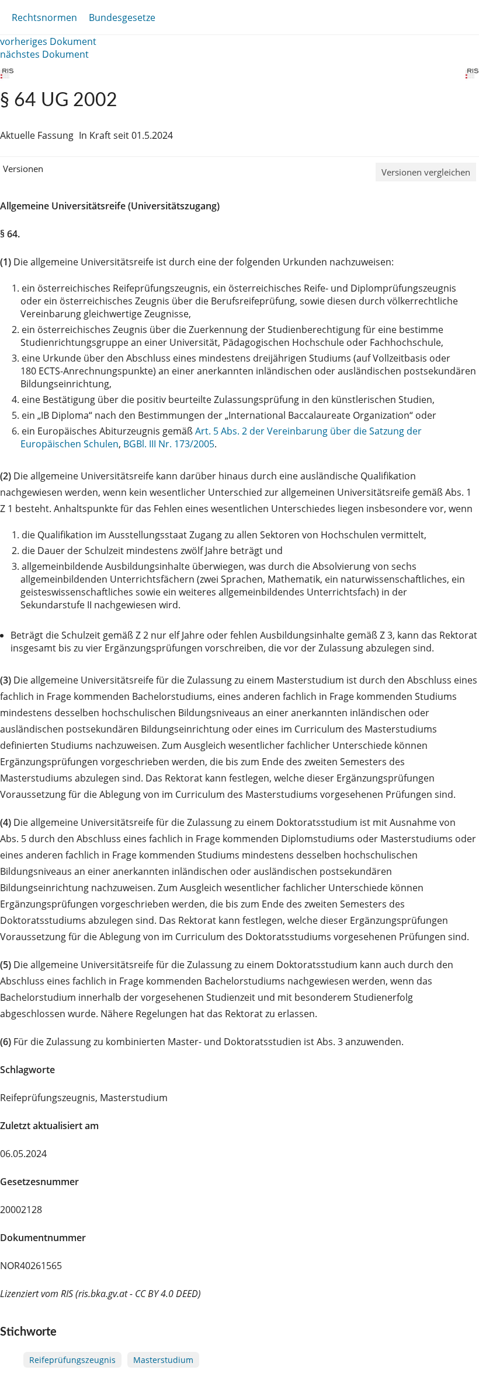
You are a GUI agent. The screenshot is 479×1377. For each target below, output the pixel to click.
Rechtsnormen (44, 17)
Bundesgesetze (122, 17)
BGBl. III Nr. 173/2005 (168, 443)
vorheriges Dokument (48, 41)
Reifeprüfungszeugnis (72, 1359)
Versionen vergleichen (425, 172)
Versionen (23, 168)
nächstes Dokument (44, 54)
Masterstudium (163, 1359)
